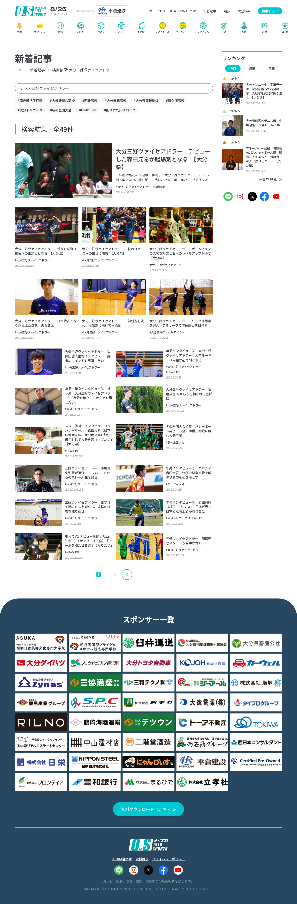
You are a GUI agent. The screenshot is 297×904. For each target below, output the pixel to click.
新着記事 (209, 11)
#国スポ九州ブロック (119, 110)
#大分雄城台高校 (62, 100)
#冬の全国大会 (60, 110)
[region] (148, 29)
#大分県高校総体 (146, 100)
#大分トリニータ (30, 110)
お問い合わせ (122, 859)
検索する (268, 11)
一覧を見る (267, 179)
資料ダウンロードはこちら (146, 809)
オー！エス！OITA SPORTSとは (172, 11)
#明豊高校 (89, 100)
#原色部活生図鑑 (30, 100)
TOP (19, 70)
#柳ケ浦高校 (175, 100)
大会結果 (244, 11)
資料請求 (142, 859)
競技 (227, 11)
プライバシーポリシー (168, 859)
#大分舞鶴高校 (115, 100)
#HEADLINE (88, 110)
